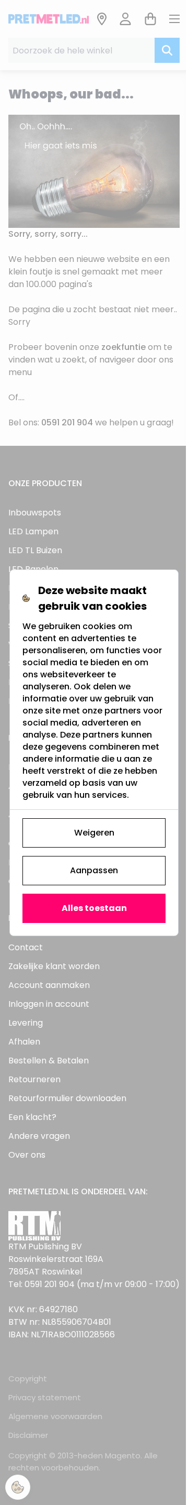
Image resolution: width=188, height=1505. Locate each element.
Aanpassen (94, 870)
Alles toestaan (94, 908)
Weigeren (94, 833)
